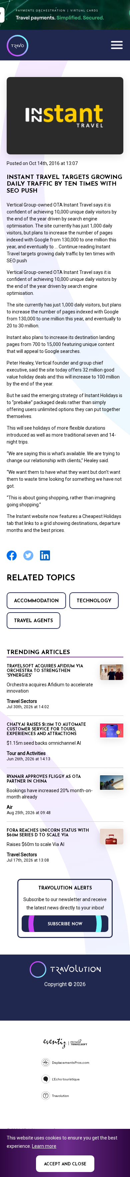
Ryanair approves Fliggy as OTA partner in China (44, 779)
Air (10, 807)
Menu (117, 45)
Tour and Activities (26, 753)
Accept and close (65, 1164)
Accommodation (36, 601)
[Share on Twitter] (28, 559)
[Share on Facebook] (12, 559)
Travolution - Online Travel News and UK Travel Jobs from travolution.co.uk (65, 969)
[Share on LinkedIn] (45, 559)
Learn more (44, 1146)
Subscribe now (65, 924)
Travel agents (33, 621)
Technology (94, 601)
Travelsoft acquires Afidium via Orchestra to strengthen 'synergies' (45, 671)
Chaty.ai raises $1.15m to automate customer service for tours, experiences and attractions (46, 729)
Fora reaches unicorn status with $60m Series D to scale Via (48, 833)
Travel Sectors (22, 701)
